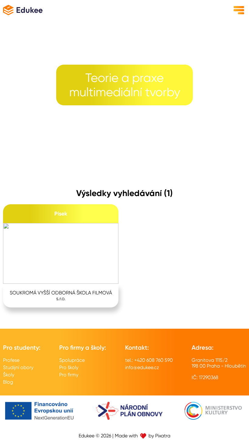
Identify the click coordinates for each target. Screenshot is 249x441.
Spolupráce (72, 360)
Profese (11, 360)
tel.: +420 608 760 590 (149, 360)
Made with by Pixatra (142, 436)
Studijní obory (18, 367)
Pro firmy (68, 375)
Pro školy (68, 367)
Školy (8, 375)
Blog (8, 382)
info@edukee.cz (142, 367)
